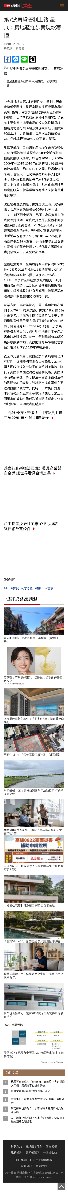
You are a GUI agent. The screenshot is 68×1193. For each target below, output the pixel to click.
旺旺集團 (21, 1160)
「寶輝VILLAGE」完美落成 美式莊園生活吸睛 (32, 941)
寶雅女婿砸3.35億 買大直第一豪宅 (31, 1090)
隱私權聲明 (33, 1152)
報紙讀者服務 (34, 1146)
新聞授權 (51, 1146)
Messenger (15, 59)
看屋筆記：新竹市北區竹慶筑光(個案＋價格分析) (37, 1100)
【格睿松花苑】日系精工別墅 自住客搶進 (29, 905)
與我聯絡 (16, 1146)
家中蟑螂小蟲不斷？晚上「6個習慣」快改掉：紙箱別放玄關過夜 (38, 1119)
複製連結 (32, 59)
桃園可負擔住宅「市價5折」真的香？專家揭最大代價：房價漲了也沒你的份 (38, 1083)
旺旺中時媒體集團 (41, 1160)
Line (24, 59)
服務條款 (16, 1152)
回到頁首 (61, 1186)
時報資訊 (26, 1166)
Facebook (7, 59)
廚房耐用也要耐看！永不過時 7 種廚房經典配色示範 (37, 1110)
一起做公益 (50, 1152)
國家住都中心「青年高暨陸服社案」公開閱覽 (32, 754)
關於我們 (41, 1166)
